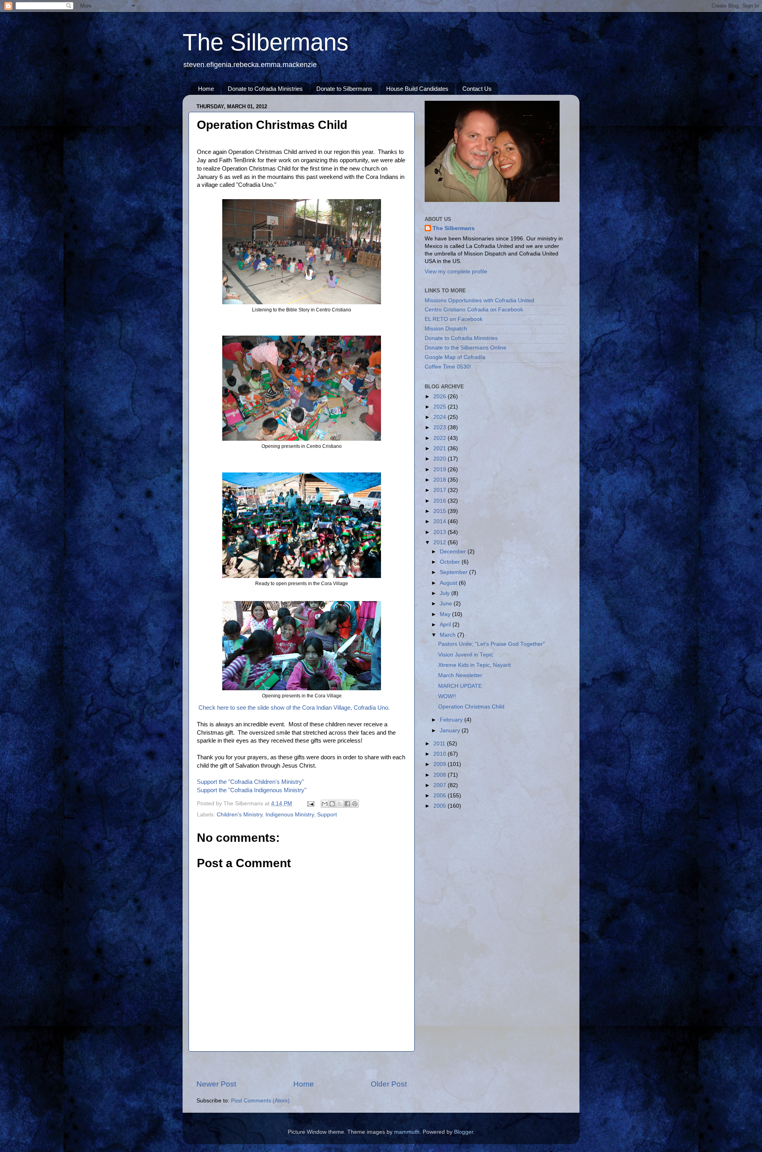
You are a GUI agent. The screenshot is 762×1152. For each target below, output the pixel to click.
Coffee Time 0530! (448, 367)
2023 (440, 427)
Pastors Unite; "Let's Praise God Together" (491, 644)
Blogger (463, 1132)
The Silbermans (265, 42)
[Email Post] (310, 803)
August (449, 583)
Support (327, 815)
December (454, 552)
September (454, 572)
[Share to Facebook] (347, 804)
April (446, 625)
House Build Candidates (417, 88)
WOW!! (447, 696)
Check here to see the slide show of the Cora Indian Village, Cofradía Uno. (294, 708)
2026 (440, 396)
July (445, 593)
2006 (440, 796)
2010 (440, 754)
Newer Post (216, 1084)
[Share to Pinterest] (355, 804)
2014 (440, 521)
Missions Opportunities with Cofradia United (479, 300)
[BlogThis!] (332, 804)
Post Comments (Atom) (260, 1101)
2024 (440, 417)
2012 (440, 542)
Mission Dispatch (446, 329)
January (451, 730)
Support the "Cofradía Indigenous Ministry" (251, 790)
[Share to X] (340, 804)
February (452, 720)
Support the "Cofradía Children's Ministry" (250, 782)
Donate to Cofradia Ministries (265, 88)
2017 (440, 490)
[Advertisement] (301, 1065)
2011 (440, 744)
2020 (440, 459)
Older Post (389, 1084)
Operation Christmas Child (471, 707)
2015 (440, 511)
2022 (440, 438)
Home (206, 88)
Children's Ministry (239, 815)
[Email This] (325, 804)
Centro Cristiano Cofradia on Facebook (474, 310)
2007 (440, 785)
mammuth (406, 1132)
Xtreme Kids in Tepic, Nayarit (474, 665)
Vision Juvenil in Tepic (465, 655)
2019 (440, 469)
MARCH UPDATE (460, 686)
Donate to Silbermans (344, 88)
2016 (440, 501)
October (451, 562)
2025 (440, 407)
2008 (440, 775)
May (446, 614)
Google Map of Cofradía (455, 357)
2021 (440, 448)
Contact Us (477, 88)
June (447, 604)
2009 (440, 764)
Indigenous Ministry (290, 815)
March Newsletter (460, 675)
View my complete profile (456, 272)
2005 (440, 806)
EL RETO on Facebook (454, 319)
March (448, 635)
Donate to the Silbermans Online (465, 348)
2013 (440, 532)
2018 (440, 480)
